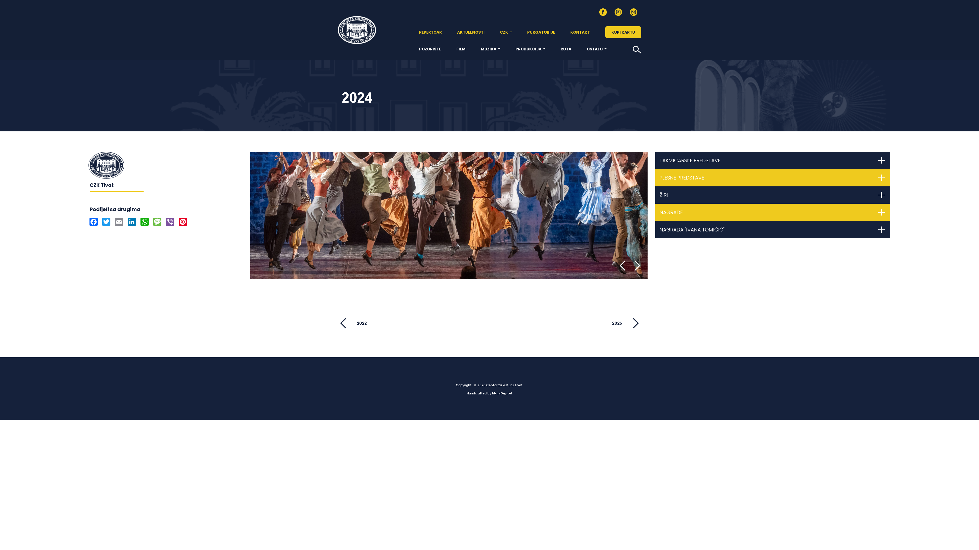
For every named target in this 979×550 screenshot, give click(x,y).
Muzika (489, 49)
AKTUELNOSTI (471, 32)
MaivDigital (502, 393)
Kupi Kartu (623, 32)
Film (461, 49)
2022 (362, 323)
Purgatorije (541, 32)
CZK (504, 32)
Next (634, 265)
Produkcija (529, 49)
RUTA (566, 49)
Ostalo (595, 49)
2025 (617, 323)
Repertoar (430, 32)
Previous (624, 265)
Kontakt (580, 32)
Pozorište (430, 49)
